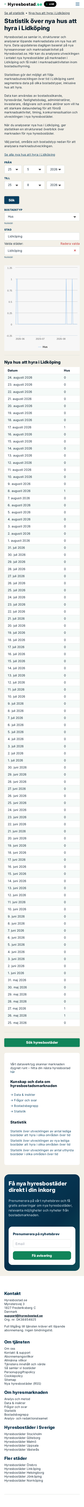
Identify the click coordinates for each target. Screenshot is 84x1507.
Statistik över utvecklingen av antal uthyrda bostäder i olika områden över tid (42, 1152)
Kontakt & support (17, 1352)
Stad (7, 229)
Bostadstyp (13, 209)
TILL (7, 178)
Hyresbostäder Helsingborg (24, 1472)
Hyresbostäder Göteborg (22, 1438)
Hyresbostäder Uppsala (21, 1445)
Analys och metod (17, 1399)
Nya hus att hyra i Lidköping (49, 13)
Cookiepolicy (13, 1376)
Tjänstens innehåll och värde (25, 1364)
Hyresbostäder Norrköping (23, 1480)
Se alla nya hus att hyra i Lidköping (29, 154)
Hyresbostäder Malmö (20, 1441)
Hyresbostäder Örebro (20, 1465)
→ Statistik (18, 1111)
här (12, 1072)
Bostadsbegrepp (16, 1414)
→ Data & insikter (22, 1094)
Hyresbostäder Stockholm (23, 1434)
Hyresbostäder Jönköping (23, 1476)
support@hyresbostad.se (23, 1315)
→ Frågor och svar (23, 1100)
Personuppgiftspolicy (19, 1372)
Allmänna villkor (15, 1360)
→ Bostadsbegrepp (24, 1106)
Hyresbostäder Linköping (22, 1468)
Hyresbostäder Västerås (21, 1449)
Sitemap (10, 1379)
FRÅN (8, 162)
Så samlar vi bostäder (20, 1368)
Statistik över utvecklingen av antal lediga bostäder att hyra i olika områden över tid (40, 1133)
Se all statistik (14, 13)
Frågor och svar (15, 1407)
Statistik (10, 1410)
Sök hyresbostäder (42, 1042)
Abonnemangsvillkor (19, 1356)
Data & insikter (14, 1403)
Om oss (9, 1348)
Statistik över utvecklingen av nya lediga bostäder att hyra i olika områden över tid (40, 1142)
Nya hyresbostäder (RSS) (22, 1383)
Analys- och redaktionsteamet (26, 1418)
